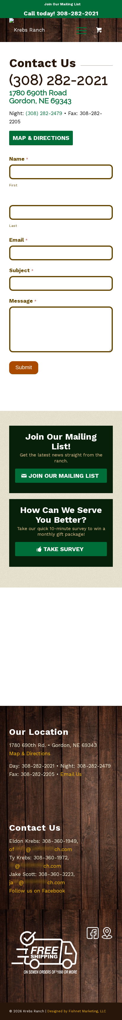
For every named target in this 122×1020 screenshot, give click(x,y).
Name (18, 159)
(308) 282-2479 (44, 113)
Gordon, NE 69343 (40, 100)
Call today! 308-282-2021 (61, 13)
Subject (21, 270)
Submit (23, 367)
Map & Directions (29, 753)
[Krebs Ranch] (50, 30)
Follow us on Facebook (37, 891)
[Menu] (78, 30)
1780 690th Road (38, 92)
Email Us (71, 774)
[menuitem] (62, 4)
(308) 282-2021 (58, 80)
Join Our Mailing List (62, 4)
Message (22, 301)
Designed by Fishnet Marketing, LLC (76, 1011)
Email (18, 240)
